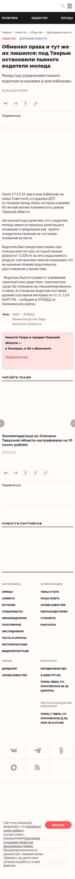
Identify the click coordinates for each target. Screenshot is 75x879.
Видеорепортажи (15, 651)
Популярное (11, 624)
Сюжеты (8, 598)
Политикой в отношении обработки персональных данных (21, 842)
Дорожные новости (33, 38)
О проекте (48, 618)
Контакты (48, 624)
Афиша (7, 591)
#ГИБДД (29, 314)
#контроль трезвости (26, 324)
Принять (58, 825)
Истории (8, 604)
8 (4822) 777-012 (51, 675)
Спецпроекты (12, 611)
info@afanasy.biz (53, 668)
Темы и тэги (50, 591)
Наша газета (50, 598)
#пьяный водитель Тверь (29, 319)
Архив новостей (53, 604)
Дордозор (9, 668)
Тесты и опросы (14, 637)
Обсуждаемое (13, 631)
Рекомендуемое (14, 618)
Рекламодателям (54, 611)
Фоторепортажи (14, 644)
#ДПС (16, 314)
